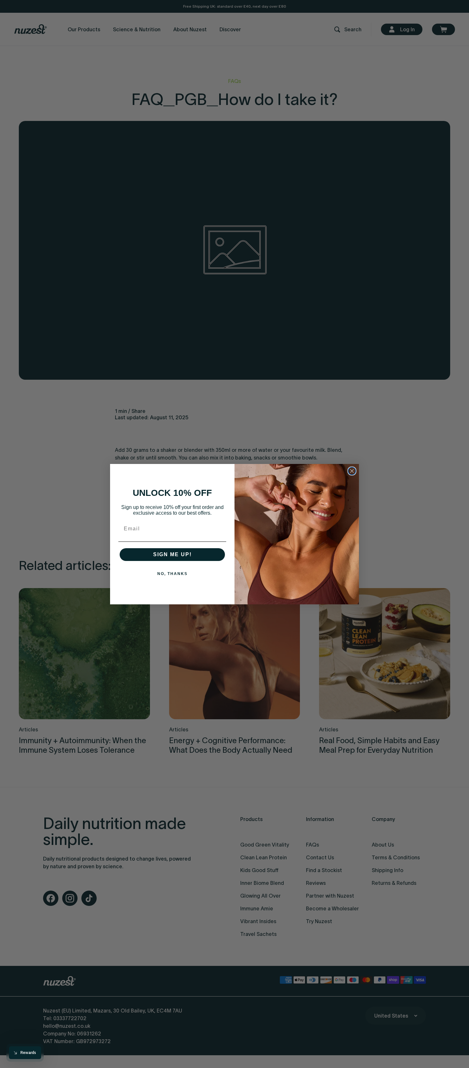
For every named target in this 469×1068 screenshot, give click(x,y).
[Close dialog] (352, 471)
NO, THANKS (172, 573)
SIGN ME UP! (172, 554)
